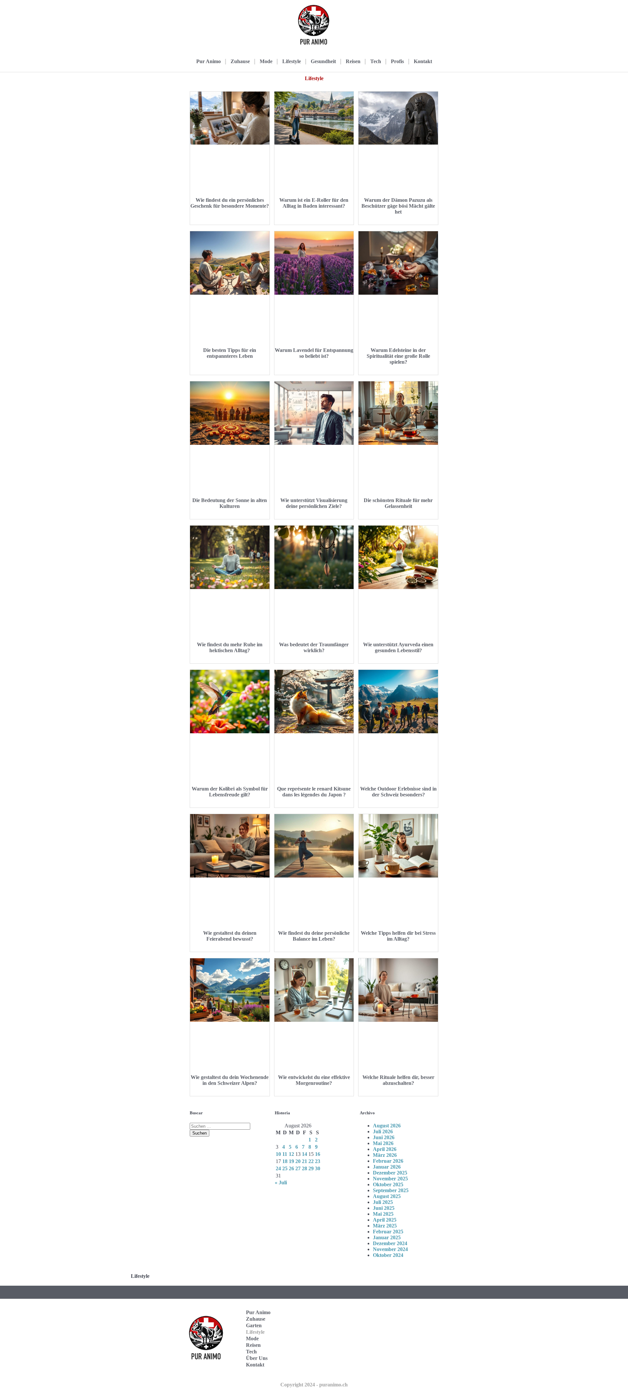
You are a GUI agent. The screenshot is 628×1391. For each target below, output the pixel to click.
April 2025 (384, 1220)
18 (285, 1161)
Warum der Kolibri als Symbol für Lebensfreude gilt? (230, 791)
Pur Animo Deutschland (403, 1321)
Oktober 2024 (388, 1255)
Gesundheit (323, 61)
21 (304, 1161)
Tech (375, 61)
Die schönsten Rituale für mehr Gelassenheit (398, 503)
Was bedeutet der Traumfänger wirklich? (314, 647)
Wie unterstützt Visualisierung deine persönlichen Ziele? (313, 503)
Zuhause (240, 61)
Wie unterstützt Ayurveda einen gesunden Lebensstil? (398, 647)
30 (317, 1168)
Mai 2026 (383, 1143)
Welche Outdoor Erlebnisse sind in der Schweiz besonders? (398, 791)
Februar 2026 (388, 1161)
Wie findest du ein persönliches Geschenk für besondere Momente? (229, 203)
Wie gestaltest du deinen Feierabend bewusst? (229, 936)
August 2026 (387, 1125)
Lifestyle (291, 61)
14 (304, 1154)
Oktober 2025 (388, 1184)
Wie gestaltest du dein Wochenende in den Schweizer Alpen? (230, 1080)
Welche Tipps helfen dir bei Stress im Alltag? (398, 936)
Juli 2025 (383, 1202)
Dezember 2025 (390, 1172)
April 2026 (384, 1149)
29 (311, 1168)
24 (278, 1168)
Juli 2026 (383, 1131)
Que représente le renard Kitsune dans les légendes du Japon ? (314, 791)
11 (284, 1154)
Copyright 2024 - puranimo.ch (314, 1384)
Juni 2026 (383, 1137)
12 (291, 1154)
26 (291, 1168)
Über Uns (257, 1358)
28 (304, 1168)
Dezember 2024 (390, 1243)
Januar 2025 (387, 1237)
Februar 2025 (388, 1231)
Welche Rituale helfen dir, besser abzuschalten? (398, 1080)
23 (317, 1161)
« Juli (281, 1182)
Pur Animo (208, 61)
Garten (254, 1325)
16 (317, 1154)
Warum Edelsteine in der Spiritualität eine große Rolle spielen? (398, 356)
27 (298, 1168)
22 (311, 1161)
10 (278, 1154)
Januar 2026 (387, 1167)
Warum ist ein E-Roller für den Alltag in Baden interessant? (313, 203)
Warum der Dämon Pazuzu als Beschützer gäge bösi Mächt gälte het (398, 206)
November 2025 (390, 1178)
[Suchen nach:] (220, 1126)
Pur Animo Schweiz (411, 1338)
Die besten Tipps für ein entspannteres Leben (229, 353)
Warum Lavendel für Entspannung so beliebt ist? (314, 353)
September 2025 (391, 1190)
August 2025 (387, 1196)
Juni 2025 (383, 1208)
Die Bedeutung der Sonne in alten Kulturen (229, 503)
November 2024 (390, 1249)
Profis (397, 61)
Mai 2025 (383, 1214)
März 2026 (385, 1155)
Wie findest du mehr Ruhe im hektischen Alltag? (229, 647)
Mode (266, 61)
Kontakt (423, 61)
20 (298, 1161)
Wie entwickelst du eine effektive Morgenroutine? (314, 1080)
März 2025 (385, 1225)
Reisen (353, 61)
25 (285, 1168)
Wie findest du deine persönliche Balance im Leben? (314, 936)
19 (291, 1161)
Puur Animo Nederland (403, 1356)
